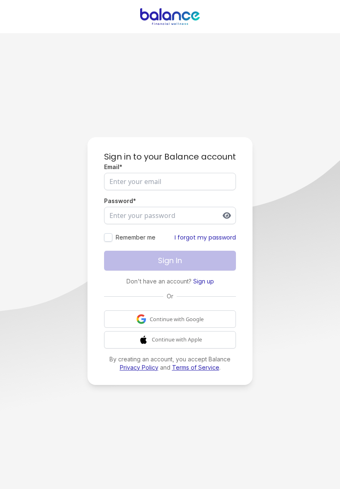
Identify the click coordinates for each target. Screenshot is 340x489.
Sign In (170, 260)
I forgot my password (205, 237)
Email (113, 166)
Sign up (203, 281)
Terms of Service (195, 367)
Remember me (135, 237)
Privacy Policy (139, 367)
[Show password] (227, 215)
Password (120, 200)
